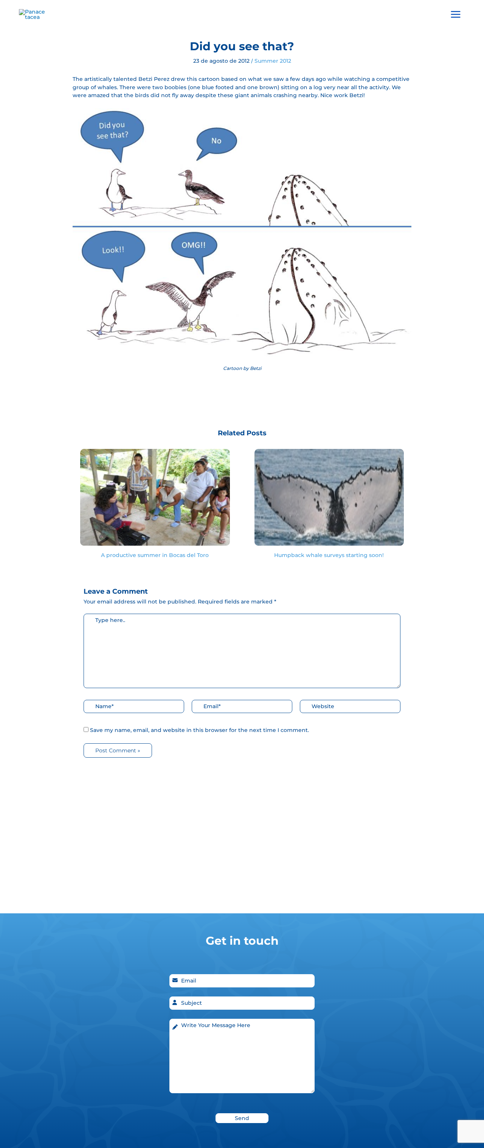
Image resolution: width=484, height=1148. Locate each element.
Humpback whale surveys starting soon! (329, 555)
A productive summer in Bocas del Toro (155, 555)
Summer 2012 (272, 60)
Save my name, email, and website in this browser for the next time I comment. (199, 730)
